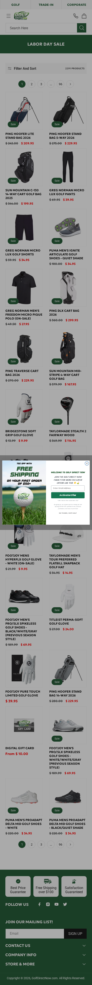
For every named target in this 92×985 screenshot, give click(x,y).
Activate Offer (67, 495)
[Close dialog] (87, 463)
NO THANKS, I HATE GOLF (68, 513)
